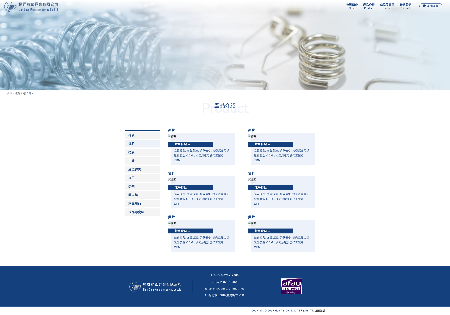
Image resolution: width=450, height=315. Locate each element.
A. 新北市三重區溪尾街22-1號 (224, 295)
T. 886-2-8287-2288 (225, 275)
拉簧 (131, 152)
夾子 (131, 177)
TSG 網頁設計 (317, 311)
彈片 (31, 93)
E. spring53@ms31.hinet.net (224, 288)
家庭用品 (134, 203)
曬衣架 (133, 195)
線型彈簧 (134, 169)
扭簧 (131, 160)
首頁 (9, 93)
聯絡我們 (405, 6)
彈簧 (131, 135)
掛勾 (131, 186)
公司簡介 (352, 6)
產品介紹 (369, 6)
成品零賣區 (387, 6)
